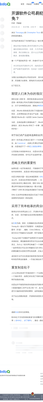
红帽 (15, 223)
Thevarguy (19, 32)
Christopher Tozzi (33, 32)
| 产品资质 (42, 397)
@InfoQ (18, 320)
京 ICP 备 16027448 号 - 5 (26, 397)
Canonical (21, 143)
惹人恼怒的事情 (35, 146)
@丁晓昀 (27, 320)
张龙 (17, 312)
